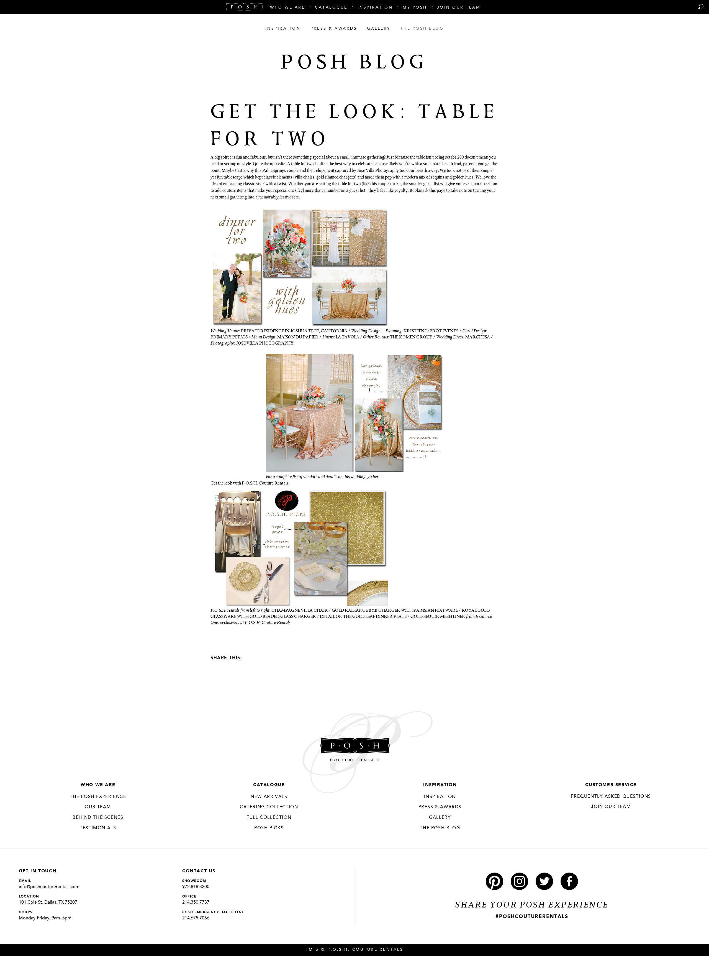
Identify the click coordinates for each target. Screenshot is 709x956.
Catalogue (269, 785)
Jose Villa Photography (378, 171)
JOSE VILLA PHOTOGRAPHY (265, 343)
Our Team (98, 807)
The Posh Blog (440, 828)
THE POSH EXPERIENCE (98, 797)
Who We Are (98, 785)
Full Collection (268, 817)
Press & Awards (440, 807)
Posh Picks (269, 828)
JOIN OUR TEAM (611, 807)
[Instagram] (519, 881)
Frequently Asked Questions (611, 796)
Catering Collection (269, 807)
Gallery (440, 817)
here (377, 477)
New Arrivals (269, 797)
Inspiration (440, 785)
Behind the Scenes (98, 817)
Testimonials (98, 828)
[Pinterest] (494, 881)
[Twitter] (259, 657)
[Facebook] (249, 657)
